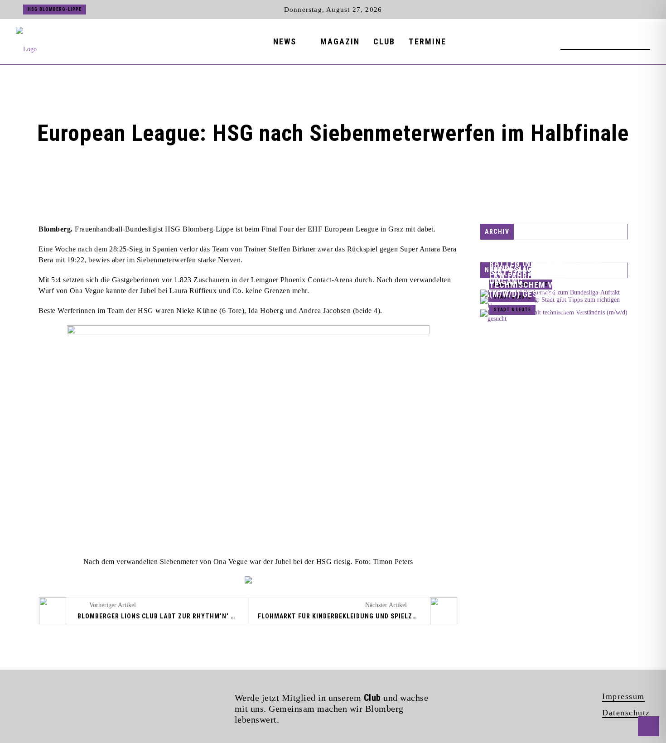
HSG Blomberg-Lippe (55, 9)
